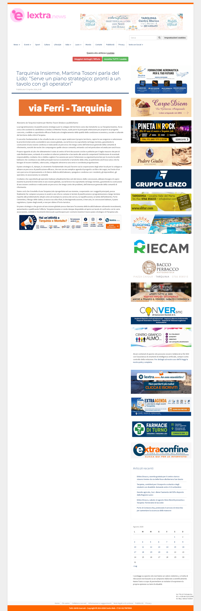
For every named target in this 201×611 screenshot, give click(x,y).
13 (159, 547)
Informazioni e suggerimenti (99, 603)
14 (167, 547)
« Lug (135, 566)
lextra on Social (135, 44)
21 (167, 552)
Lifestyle (57, 44)
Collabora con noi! (79, 603)
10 (135, 547)
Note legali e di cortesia (123, 603)
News (16, 44)
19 (151, 552)
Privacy (122, 44)
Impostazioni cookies (175, 37)
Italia (67, 44)
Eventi (27, 44)
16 (183, 547)
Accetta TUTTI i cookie (115, 59)
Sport (37, 44)
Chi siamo (66, 603)
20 (159, 552)
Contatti (98, 44)
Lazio (77, 44)
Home (57, 603)
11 (143, 547)
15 (175, 547)
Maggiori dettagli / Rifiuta (87, 59)
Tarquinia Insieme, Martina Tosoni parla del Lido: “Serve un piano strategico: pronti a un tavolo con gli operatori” (68, 78)
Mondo (88, 44)
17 (135, 552)
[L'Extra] (38, 15)
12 (151, 547)
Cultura (47, 44)
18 (143, 552)
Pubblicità (110, 44)
